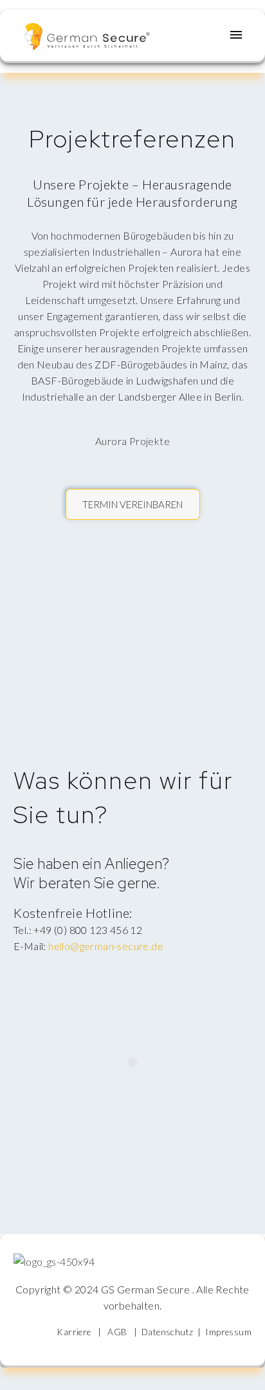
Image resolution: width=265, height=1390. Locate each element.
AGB (117, 1332)
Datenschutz (167, 1332)
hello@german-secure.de (105, 946)
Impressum (228, 1332)
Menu (236, 34)
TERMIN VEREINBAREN (132, 504)
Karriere (74, 1332)
